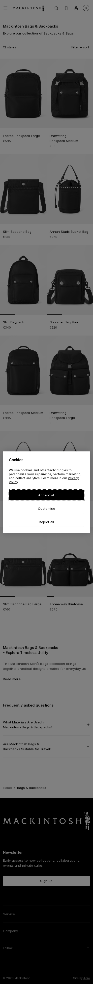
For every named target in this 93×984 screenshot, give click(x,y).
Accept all (46, 495)
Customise (46, 508)
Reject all (46, 522)
